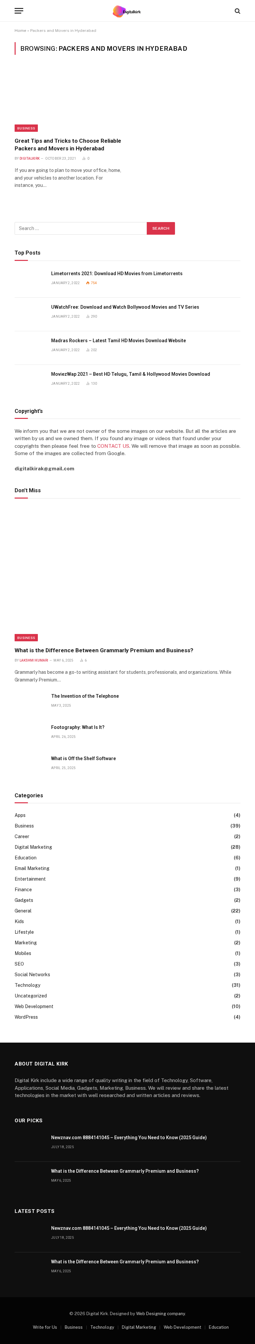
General (23, 910)
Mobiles (23, 953)
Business (26, 128)
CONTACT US (113, 446)
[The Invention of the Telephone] (30, 703)
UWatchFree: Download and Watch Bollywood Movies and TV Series (125, 307)
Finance (23, 889)
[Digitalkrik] (127, 11)
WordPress (26, 1017)
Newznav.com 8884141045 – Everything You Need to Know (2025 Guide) (129, 1137)
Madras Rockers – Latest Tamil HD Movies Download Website (118, 340)
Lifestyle (24, 932)
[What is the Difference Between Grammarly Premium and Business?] (127, 574)
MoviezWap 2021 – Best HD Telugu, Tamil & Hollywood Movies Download (130, 374)
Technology (27, 985)
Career (22, 836)
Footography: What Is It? (78, 727)
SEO (19, 964)
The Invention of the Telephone (85, 696)
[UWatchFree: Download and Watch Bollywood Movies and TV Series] (30, 314)
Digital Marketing (33, 847)
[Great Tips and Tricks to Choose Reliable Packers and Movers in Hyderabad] (68, 100)
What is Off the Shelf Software (83, 758)
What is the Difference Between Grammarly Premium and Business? (104, 650)
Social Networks (32, 974)
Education (26, 857)
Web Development (34, 1006)
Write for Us (45, 1327)
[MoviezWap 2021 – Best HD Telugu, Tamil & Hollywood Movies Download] (30, 381)
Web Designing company (160, 1313)
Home (20, 30)
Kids (19, 921)
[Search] (236, 10)
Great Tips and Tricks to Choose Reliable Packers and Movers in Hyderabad (68, 144)
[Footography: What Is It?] (30, 734)
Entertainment (30, 879)
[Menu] (19, 10)
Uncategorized (31, 995)
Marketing (26, 942)
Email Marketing (32, 868)
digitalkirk (30, 158)
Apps (20, 815)
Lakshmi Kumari (34, 660)
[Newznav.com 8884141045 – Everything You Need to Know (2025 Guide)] (30, 1145)
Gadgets (24, 900)
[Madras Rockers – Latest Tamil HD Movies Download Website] (30, 348)
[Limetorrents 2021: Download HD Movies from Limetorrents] (30, 281)
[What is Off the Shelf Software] (30, 765)
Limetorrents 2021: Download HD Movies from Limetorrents (117, 273)
